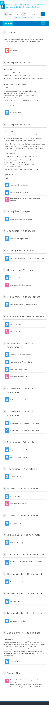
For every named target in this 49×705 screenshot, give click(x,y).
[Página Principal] (24, 6)
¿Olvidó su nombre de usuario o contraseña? (30, 18)
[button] (4, 32)
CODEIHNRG (8, 23)
